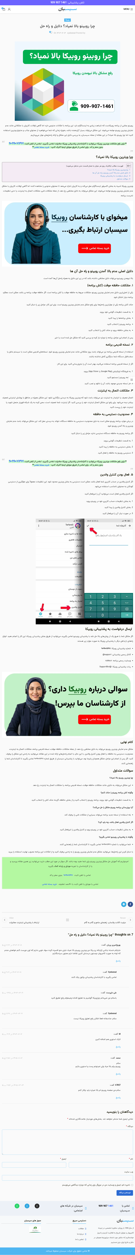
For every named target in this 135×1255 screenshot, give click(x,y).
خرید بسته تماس (41, 147)
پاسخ (118, 961)
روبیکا (67, 20)
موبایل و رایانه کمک (62, 866)
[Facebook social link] (130, 904)
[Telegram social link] (123, 904)
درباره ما (80, 1234)
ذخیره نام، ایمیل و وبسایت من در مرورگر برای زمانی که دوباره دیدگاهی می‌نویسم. (96, 1185)
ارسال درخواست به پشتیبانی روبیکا (114, 176)
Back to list (67, 920)
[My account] (9, 9)
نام (131, 1158)
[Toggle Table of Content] (127, 166)
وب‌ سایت (128, 1172)
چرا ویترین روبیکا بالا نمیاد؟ (117, 170)
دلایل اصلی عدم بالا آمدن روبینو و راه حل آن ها (110, 173)
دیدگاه (129, 1126)
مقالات (81, 1228)
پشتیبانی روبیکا (69, 143)
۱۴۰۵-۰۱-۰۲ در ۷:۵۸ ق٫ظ (12, 1058)
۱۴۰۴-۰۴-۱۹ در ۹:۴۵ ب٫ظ (12, 993)
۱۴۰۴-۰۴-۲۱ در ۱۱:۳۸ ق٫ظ (12, 1013)
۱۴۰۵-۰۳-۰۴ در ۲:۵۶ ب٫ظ (13, 1085)
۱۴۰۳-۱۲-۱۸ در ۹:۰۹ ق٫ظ (11, 972)
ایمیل (63, 1158)
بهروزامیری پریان (113, 945)
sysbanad (71, 33)
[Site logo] (67, 9)
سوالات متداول (122, 179)
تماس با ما (79, 1239)
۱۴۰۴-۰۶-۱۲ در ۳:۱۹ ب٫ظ (12, 1034)
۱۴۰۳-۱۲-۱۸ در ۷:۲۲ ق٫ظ (12, 945)
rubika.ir (108, 660)
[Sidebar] (131, 379)
